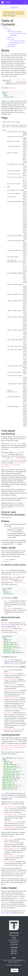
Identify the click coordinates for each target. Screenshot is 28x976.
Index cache (10, 39)
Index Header (11, 46)
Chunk (16, 503)
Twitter (15, 953)
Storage (14, 939)
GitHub (15, 951)
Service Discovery (14, 941)
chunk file (21, 823)
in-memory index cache (19, 872)
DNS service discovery (13, 663)
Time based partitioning (14, 31)
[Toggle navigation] (25, 2)
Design (14, 937)
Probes (9, 37)
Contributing (14, 944)
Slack (15, 949)
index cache (4, 797)
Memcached (4, 624)
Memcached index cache (17, 42)
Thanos (7, 2)
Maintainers (14, 942)
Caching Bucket (12, 44)
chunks (11, 739)
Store (5, 28)
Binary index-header (7, 913)
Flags (8, 29)
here (12, 14)
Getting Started (14, 935)
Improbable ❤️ (17, 965)
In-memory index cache (17, 41)
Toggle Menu (14, 7)
